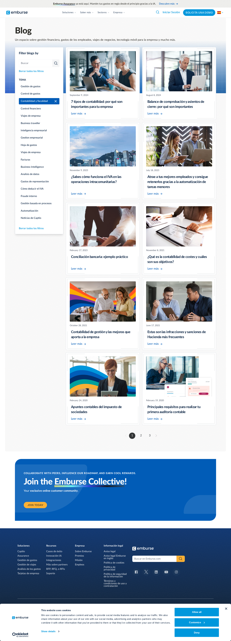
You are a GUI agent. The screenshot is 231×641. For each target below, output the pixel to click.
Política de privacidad (109, 568)
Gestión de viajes (26, 564)
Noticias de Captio (31, 218)
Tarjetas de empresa (28, 573)
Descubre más (167, 4)
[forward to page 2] (156, 435)
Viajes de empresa (31, 116)
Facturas (25, 159)
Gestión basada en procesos (36, 203)
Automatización (29, 211)
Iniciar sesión (171, 12)
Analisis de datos (30, 174)
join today (35, 505)
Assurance (23, 556)
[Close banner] (226, 609)
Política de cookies (114, 562)
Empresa (117, 12)
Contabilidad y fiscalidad (34, 101)
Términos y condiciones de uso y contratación (115, 583)
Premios (79, 556)
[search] (55, 63)
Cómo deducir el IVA (32, 189)
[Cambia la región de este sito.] (220, 12)
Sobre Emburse (83, 551)
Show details (48, 631)
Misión (78, 560)
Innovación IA (54, 556)
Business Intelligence (32, 167)
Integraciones (53, 560)
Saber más (85, 12)
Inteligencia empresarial (34, 130)
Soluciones (68, 12)
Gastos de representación (35, 181)
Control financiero (31, 108)
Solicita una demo (199, 12)
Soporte (50, 573)
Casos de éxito (54, 551)
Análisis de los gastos (29, 569)
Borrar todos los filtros (31, 71)
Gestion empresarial (32, 137)
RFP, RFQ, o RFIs (55, 569)
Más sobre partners (57, 564)
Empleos (79, 564)
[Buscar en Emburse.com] (158, 12)
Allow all (197, 612)
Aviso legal (110, 551)
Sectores (102, 12)
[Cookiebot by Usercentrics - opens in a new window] (20, 635)
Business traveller (30, 123)
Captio (21, 551)
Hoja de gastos (29, 145)
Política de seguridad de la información (115, 575)
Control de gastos (30, 93)
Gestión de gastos (30, 86)
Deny (197, 632)
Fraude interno (29, 196)
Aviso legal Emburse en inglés (115, 557)
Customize (195, 622)
